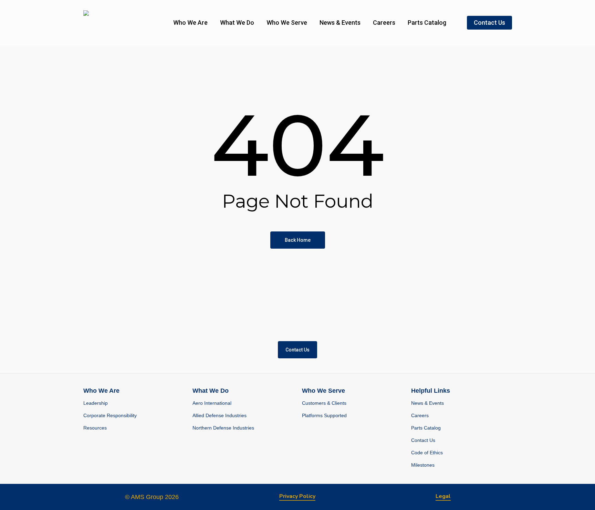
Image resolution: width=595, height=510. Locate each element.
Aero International (211, 403)
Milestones (423, 465)
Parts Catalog (426, 428)
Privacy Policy (297, 496)
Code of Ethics (427, 452)
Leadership (95, 403)
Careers (420, 415)
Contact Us (423, 440)
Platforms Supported (324, 415)
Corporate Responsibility (110, 415)
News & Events (427, 403)
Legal (443, 496)
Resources (95, 428)
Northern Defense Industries (223, 428)
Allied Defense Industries (219, 415)
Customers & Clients (324, 403)
